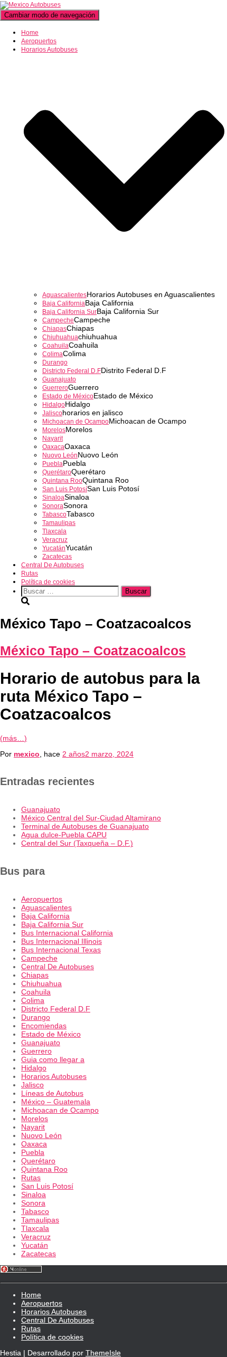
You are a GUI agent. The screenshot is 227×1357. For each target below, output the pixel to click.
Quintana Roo (62, 480)
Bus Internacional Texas (61, 949)
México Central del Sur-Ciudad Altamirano (91, 818)
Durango (55, 362)
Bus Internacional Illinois (61, 941)
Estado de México (67, 396)
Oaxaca (53, 447)
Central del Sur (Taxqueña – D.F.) (77, 843)
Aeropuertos (38, 41)
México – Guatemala (55, 1101)
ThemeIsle (103, 1353)
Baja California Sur (69, 312)
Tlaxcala (54, 531)
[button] (124, 286)
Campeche (58, 320)
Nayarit (52, 438)
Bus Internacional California (67, 933)
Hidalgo (53, 404)
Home (30, 32)
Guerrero (55, 387)
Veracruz (55, 539)
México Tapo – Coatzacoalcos (93, 650)
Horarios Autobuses (54, 1076)
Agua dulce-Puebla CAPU (64, 834)
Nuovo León (60, 455)
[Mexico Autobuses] (30, 4)
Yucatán (53, 548)
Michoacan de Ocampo (75, 421)
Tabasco (54, 514)
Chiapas (54, 328)
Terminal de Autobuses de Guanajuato (85, 826)
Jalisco (52, 413)
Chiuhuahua (60, 337)
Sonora (52, 506)
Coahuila (55, 345)
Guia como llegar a (52, 1059)
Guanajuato (59, 379)
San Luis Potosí (64, 489)
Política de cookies (48, 582)
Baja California (63, 303)
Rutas (29, 573)
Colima (52, 354)
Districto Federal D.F (71, 371)
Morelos (53, 430)
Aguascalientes (64, 295)
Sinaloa (53, 497)
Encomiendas (44, 1025)
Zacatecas (57, 556)
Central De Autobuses (52, 565)
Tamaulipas (58, 523)
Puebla (52, 463)
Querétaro (56, 472)
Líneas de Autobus (52, 1093)
